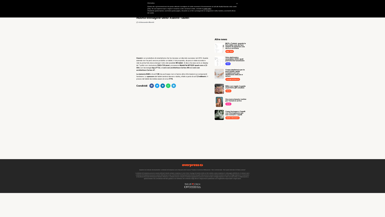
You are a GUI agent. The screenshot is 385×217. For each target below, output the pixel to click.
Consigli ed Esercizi (232, 79)
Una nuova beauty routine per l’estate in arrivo (235, 100)
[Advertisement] (172, 39)
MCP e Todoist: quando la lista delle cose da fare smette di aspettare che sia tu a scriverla (235, 45)
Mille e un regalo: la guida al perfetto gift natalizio (235, 87)
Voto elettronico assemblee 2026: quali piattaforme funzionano (234, 59)
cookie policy (207, 8)
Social (228, 91)
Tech (231, 51)
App (227, 51)
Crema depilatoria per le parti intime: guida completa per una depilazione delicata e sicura (235, 73)
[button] (151, 85)
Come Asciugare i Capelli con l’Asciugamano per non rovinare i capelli (235, 113)
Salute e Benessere (232, 118)
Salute (228, 104)
